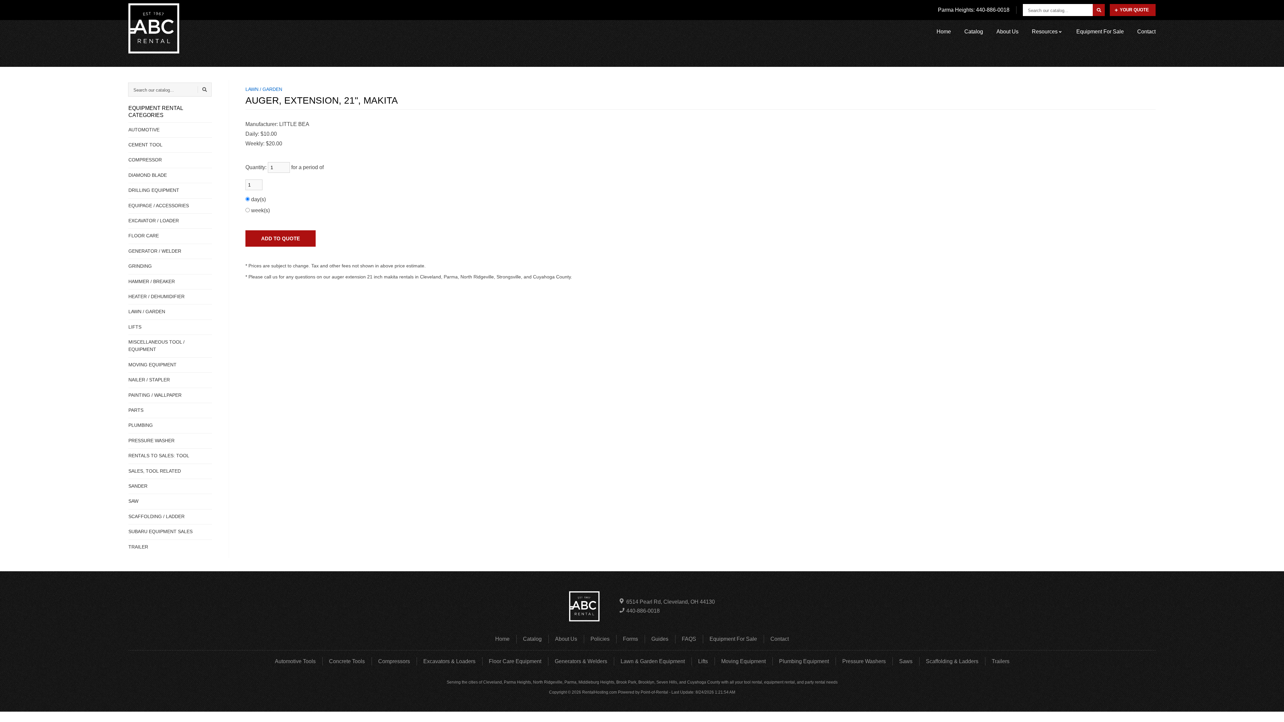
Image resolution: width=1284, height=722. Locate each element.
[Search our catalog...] (1099, 10)
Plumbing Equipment (804, 661)
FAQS (689, 639)
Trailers (1000, 661)
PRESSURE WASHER (151, 440)
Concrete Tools (347, 661)
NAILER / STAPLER (149, 379)
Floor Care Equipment (515, 661)
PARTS (135, 410)
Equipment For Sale (1100, 31)
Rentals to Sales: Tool (158, 455)
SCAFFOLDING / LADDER (156, 516)
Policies (600, 639)
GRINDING (140, 266)
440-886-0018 (643, 611)
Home (944, 31)
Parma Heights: (973, 10)
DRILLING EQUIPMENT (153, 190)
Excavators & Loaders (449, 661)
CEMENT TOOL (145, 144)
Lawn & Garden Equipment (653, 661)
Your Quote (1134, 9)
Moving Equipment (743, 661)
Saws (906, 661)
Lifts (703, 661)
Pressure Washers (864, 661)
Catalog (973, 31)
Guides (659, 639)
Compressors (394, 661)
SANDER (137, 486)
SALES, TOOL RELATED (154, 471)
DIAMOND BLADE (147, 175)
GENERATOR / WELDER (154, 251)
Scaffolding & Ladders (952, 661)
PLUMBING (140, 425)
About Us (1007, 31)
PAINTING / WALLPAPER (155, 395)
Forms (630, 639)
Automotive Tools (295, 661)
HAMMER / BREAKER (151, 281)
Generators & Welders (581, 661)
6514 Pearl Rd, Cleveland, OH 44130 (670, 602)
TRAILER (138, 547)
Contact (1146, 31)
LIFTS (134, 327)
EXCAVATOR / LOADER (153, 220)
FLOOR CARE (143, 235)
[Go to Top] (1271, 710)
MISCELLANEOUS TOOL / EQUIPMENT (156, 345)
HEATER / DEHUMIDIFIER (156, 296)
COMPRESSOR (145, 159)
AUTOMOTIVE (143, 129)
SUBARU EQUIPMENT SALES (160, 531)
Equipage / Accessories (158, 205)
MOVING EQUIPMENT (152, 364)
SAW (133, 501)
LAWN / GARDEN (146, 311)
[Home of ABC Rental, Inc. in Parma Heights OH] (153, 28)
